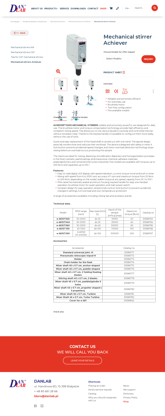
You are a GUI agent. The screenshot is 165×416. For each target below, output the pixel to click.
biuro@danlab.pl (46, 396)
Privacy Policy (130, 397)
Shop (103, 8)
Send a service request (100, 389)
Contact (93, 8)
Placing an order (96, 386)
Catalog (92, 393)
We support (129, 389)
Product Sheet (113, 72)
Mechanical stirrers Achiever (26, 62)
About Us (37, 8)
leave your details (82, 360)
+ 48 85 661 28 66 (46, 391)
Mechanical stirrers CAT (23, 52)
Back (22, 33)
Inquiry (148, 59)
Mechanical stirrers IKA (22, 47)
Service (64, 8)
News (126, 386)
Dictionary (128, 393)
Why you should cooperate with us (102, 399)
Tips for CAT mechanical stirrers (27, 57)
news (120, 8)
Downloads (78, 8)
